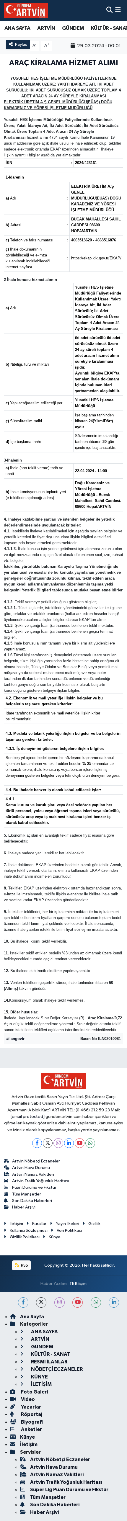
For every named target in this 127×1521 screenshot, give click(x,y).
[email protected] (28, 1116)
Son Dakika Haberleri (32, 1200)
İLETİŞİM (41, 1384)
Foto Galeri (34, 1391)
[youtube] (77, 1302)
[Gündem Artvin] (26, 10)
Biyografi (31, 1421)
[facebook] (23, 1302)
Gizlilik (94, 1223)
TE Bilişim (78, 1283)
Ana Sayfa (32, 1316)
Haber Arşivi (23, 1207)
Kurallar (39, 1223)
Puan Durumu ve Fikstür (34, 1187)
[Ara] (109, 10)
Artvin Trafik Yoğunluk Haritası (40, 1181)
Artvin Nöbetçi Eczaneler (36, 1161)
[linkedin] (114, 1302)
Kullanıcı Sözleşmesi (29, 1230)
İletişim (16, 1223)
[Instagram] (58, 1143)
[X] (48, 1143)
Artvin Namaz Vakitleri (33, 1174)
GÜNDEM (73, 28)
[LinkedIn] (69, 1143)
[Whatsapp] (90, 1143)
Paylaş (21, 44)
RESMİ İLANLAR (48, 1361)
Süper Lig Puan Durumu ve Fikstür (69, 1489)
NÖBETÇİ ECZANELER (56, 1369)
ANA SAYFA (17, 28)
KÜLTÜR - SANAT (50, 1354)
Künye (55, 1237)
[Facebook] (37, 1143)
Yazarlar (30, 1406)
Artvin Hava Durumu (31, 1167)
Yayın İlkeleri (67, 1223)
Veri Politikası (69, 1230)
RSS (24, 1265)
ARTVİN (46, 28)
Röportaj (31, 1414)
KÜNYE (39, 1376)
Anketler (31, 1429)
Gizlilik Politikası (25, 1237)
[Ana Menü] (118, 10)
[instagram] (59, 1302)
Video (27, 1399)
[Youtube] (79, 1143)
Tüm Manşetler (26, 1194)
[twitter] (41, 1302)
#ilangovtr (15, 1038)
